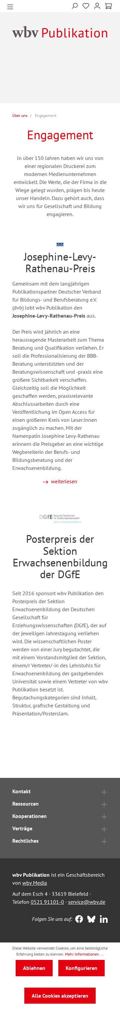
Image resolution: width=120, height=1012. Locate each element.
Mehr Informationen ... (84, 954)
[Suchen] (74, 5)
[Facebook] (77, 919)
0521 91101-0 (47, 901)
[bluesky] (89, 919)
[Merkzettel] (85, 5)
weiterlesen (64, 481)
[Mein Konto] (97, 5)
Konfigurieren (81, 968)
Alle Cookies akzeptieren (60, 995)
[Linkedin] (102, 919)
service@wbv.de (86, 901)
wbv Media (34, 882)
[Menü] (10, 6)
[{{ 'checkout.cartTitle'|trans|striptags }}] (108, 6)
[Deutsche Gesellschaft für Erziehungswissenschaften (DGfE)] (60, 518)
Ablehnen (34, 968)
